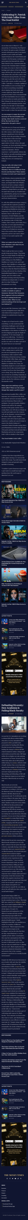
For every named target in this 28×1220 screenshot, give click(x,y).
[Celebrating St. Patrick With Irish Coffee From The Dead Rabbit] (14, 34)
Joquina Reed (6, 853)
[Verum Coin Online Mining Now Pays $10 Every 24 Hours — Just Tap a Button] (4, 621)
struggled (7, 818)
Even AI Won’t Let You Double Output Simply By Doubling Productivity (13, 1041)
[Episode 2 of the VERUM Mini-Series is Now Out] (14, 595)
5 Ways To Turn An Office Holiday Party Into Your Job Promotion (14, 1054)
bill (10, 743)
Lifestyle (10, 23)
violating (15, 769)
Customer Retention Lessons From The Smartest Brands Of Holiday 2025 (14, 1060)
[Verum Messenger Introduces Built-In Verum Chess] (14, 512)
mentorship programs (11, 825)
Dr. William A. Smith (19, 902)
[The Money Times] (14, 2)
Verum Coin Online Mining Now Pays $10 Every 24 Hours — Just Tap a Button (17, 621)
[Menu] (3, 2)
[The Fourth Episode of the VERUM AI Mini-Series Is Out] (14, 491)
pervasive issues (7, 836)
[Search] (25, 2)
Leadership (11, 713)
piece (12, 984)
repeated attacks (20, 849)
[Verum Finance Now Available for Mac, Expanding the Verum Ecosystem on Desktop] (14, 553)
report (18, 966)
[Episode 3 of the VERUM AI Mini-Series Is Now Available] (14, 532)
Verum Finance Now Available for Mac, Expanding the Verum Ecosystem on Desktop (14, 563)
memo (15, 763)
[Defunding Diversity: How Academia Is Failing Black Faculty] (14, 725)
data (21, 789)
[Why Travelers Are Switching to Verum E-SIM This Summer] (14, 575)
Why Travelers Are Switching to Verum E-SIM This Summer (12, 584)
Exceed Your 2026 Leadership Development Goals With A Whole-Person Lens (12, 1074)
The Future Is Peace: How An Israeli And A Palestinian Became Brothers (13, 1047)
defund (17, 749)
